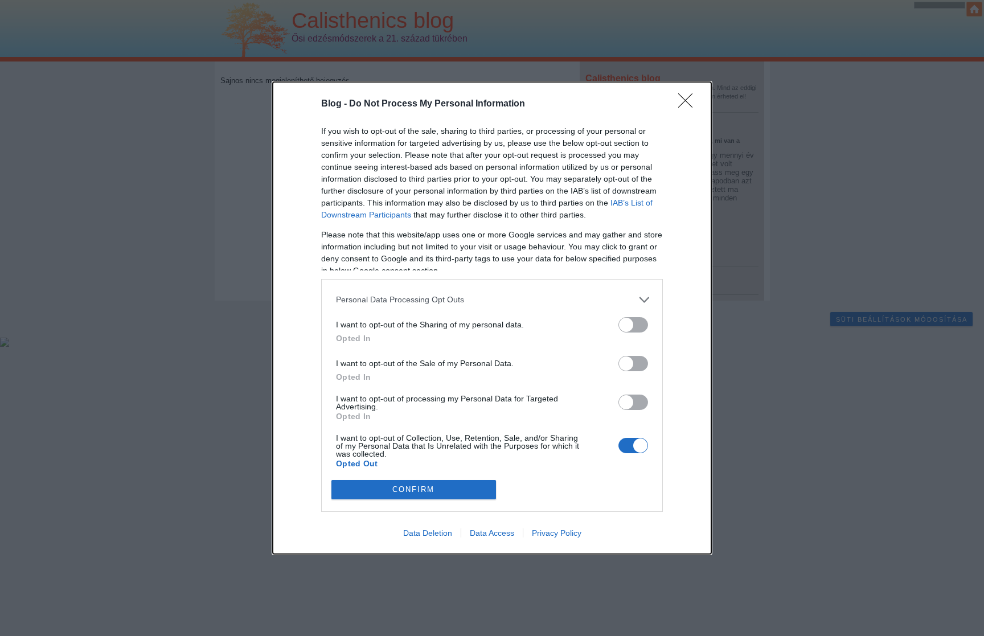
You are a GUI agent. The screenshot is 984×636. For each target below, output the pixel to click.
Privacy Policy (556, 532)
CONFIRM (413, 489)
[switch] (633, 325)
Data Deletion (427, 532)
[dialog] (492, 318)
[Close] (689, 104)
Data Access (492, 532)
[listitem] (492, 300)
